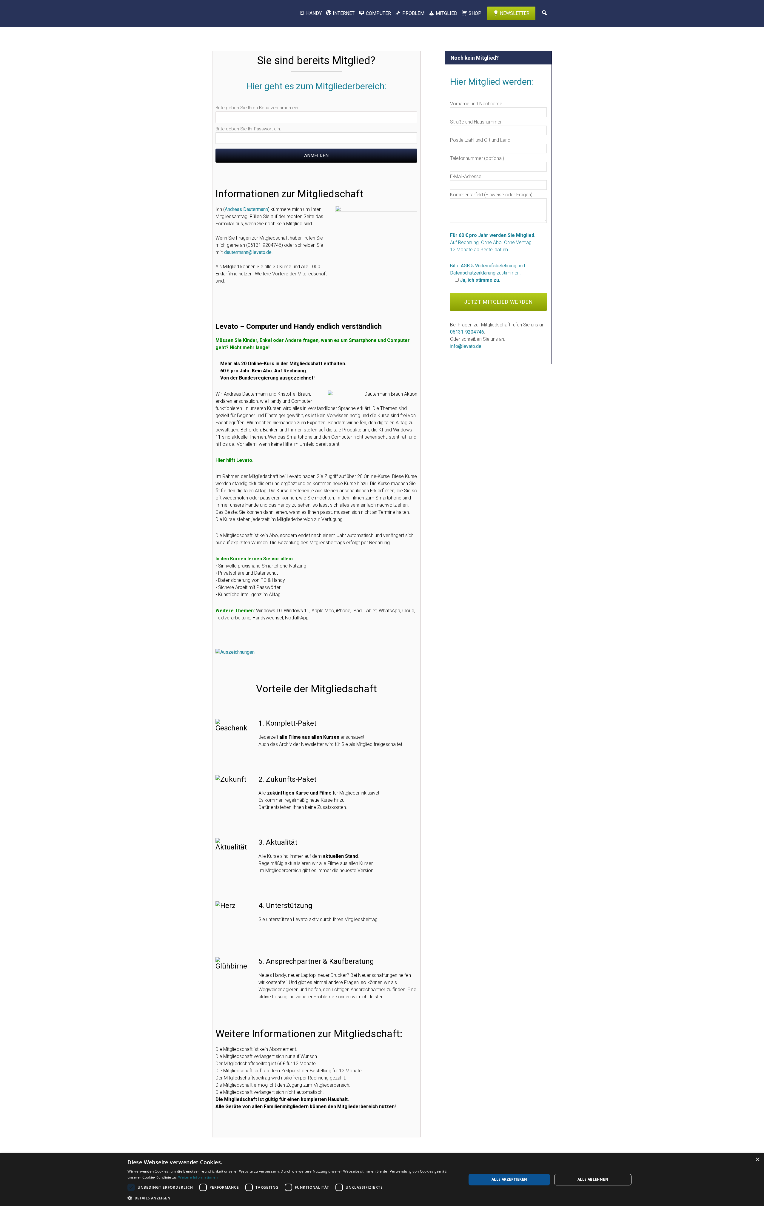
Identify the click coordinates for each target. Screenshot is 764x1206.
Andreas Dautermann (246, 209)
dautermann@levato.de (248, 252)
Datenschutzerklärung (472, 273)
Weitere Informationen (198, 1177)
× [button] (757, 1159)
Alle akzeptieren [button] (509, 1179)
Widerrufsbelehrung (495, 266)
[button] (291, 1198)
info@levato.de (465, 346)
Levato (243, 13)
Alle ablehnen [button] (592, 1179)
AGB (465, 266)
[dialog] (382, 1179)
